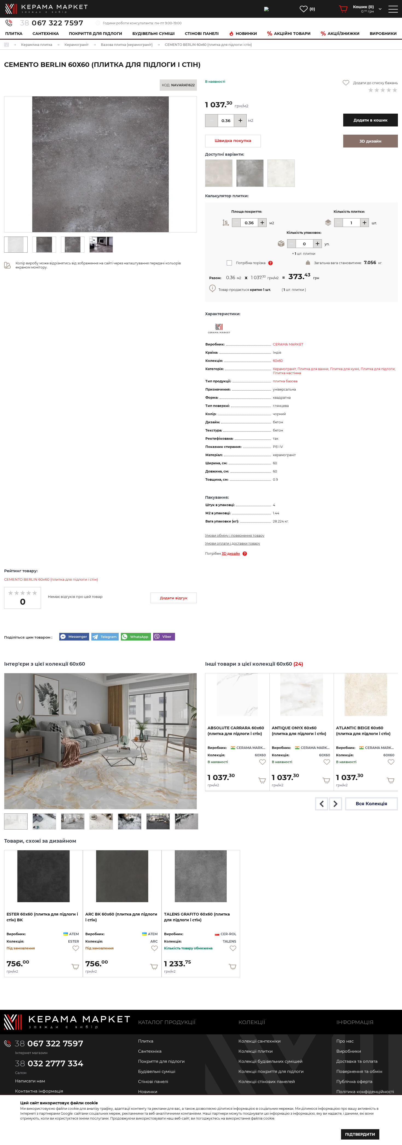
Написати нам (30, 1081)
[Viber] (164, 637)
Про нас (345, 1041)
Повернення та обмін (359, 1071)
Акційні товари (292, 33)
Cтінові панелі (202, 33)
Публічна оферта (354, 1081)
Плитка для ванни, (314, 369)
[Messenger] (74, 637)
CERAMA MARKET (288, 344)
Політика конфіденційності (365, 1091)
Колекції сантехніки (259, 1041)
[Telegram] (105, 637)
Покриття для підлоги (95, 33)
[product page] (237, 694)
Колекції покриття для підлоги (271, 1071)
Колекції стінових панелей (266, 1081)
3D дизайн (231, 553)
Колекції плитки (255, 1051)
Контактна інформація (39, 1091)
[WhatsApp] (136, 637)
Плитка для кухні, (345, 369)
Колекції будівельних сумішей (270, 1061)
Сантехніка (46, 33)
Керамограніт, (285, 369)
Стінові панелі (153, 1081)
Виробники (383, 33)
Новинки (246, 33)
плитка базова (285, 381)
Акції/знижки (344, 33)
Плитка (13, 33)
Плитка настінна (287, 373)
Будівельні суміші (153, 33)
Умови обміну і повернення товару (234, 535)
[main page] (46, 9)
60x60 (278, 361)
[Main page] (67, 1022)
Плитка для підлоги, (378, 369)
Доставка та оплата (357, 1061)
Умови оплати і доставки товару (232, 543)
